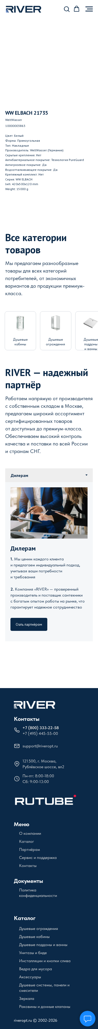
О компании (30, 833)
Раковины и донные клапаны (44, 1006)
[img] (20, 323)
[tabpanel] (49, 561)
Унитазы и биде (33, 952)
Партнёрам (29, 849)
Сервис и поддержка (38, 857)
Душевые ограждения (38, 928)
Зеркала (26, 998)
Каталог (26, 841)
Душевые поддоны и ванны (43, 944)
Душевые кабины (34, 936)
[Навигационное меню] (89, 9)
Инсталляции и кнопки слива (45, 960)
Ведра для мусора (35, 968)
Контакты (26, 718)
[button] (67, 9)
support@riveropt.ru (40, 745)
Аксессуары (30, 976)
